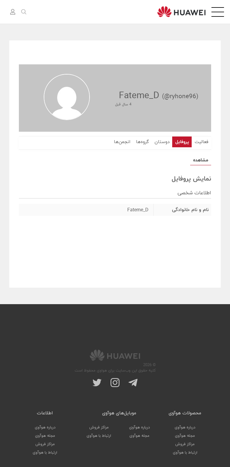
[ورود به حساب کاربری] (12, 12)
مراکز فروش (185, 444)
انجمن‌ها (122, 142)
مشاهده (200, 160)
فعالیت (201, 142)
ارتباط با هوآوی (185, 452)
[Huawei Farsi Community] (181, 11)
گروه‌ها (142, 142)
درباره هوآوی (185, 427)
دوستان (162, 142)
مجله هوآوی (185, 436)
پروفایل (182, 142)
